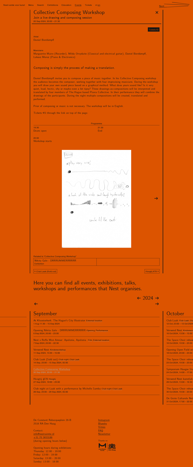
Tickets (88, 4)
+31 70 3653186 (42, 437)
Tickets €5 (153, 29)
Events (78, 4)
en (99, 4)
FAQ (100, 430)
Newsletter (104, 434)
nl (96, 4)
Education (66, 4)
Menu (31, 4)
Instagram (104, 420)
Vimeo (101, 427)
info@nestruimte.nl (43, 434)
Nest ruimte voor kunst (14, 4)
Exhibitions (52, 4)
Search (40, 4)
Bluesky (102, 423)
